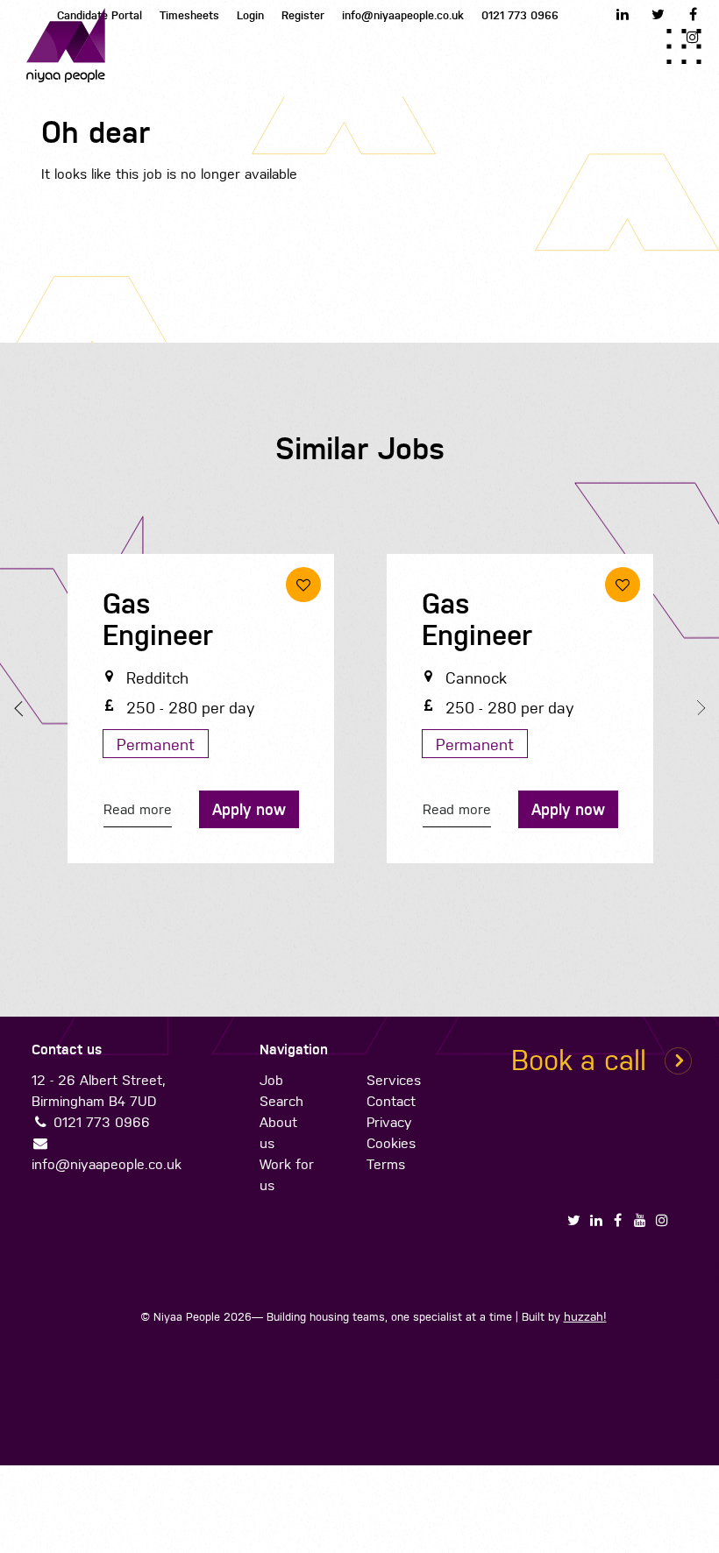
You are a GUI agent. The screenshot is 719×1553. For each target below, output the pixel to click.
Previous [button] (22, 709)
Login (250, 15)
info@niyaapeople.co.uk (403, 15)
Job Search (281, 1091)
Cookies (390, 1143)
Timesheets (189, 15)
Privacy (388, 1122)
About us (277, 1133)
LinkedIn (622, 14)
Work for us (286, 1175)
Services (393, 1080)
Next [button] (697, 708)
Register (302, 15)
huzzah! (584, 1316)
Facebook (693, 14)
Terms (385, 1164)
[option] (200, 713)
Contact (390, 1101)
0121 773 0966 (520, 15)
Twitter (657, 14)
